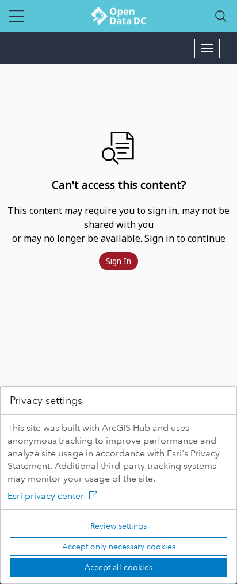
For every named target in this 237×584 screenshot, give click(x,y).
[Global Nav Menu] (16, 16)
